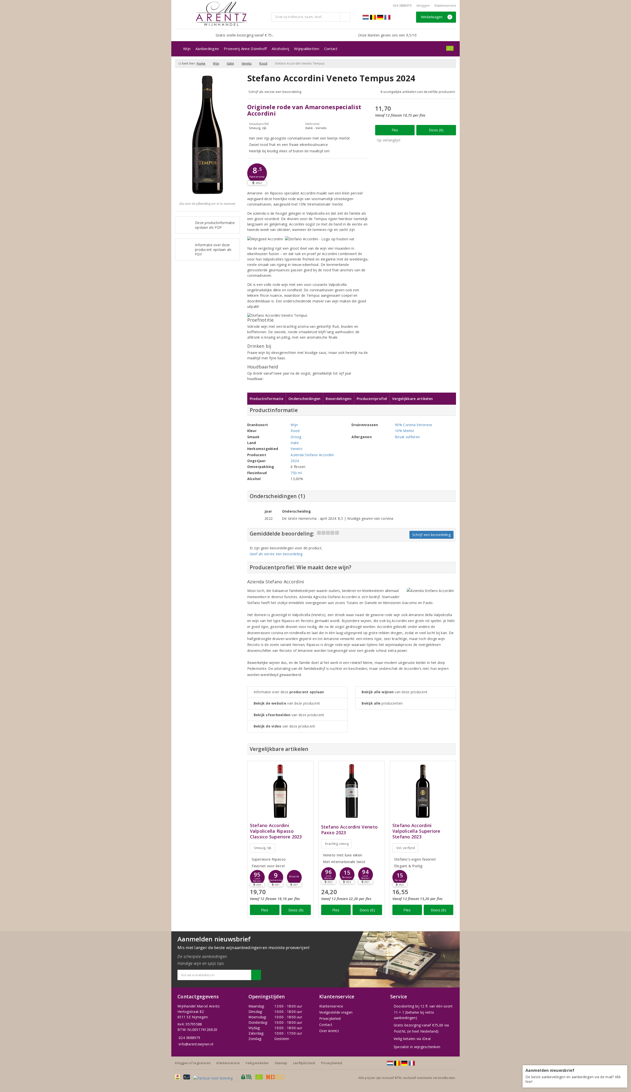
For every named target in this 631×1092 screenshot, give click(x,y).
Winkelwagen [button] (436, 17)
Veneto (247, 63)
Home (201, 63)
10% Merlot (404, 430)
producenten (382, 703)
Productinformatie (266, 398)
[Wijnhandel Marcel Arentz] (221, 14)
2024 (295, 460)
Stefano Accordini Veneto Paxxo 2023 (349, 829)
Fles (395, 130)
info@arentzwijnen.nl (196, 1044)
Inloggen (423, 5)
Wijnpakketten (306, 48)
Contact (331, 48)
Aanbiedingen (207, 48)
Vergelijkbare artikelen (412, 398)
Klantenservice (445, 5)
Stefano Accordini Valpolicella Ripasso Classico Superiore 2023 (276, 831)
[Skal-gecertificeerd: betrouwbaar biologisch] (450, 48)
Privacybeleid (330, 1018)
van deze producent (287, 703)
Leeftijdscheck (304, 1063)
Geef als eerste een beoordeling (276, 554)
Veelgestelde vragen (335, 1012)
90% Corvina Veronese (413, 424)
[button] (257, 173)
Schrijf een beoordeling (431, 534)
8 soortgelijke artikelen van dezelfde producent (418, 91)
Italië (230, 63)
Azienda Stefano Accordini (312, 454)
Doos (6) (436, 130)
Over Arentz (329, 1030)
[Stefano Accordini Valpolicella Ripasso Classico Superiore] (280, 791)
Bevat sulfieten (407, 436)
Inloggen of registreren (193, 1063)
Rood (263, 63)
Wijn (187, 48)
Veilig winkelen (257, 1063)
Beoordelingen (338, 398)
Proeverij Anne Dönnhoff (245, 48)
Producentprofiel (372, 398)
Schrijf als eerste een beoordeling (274, 91)
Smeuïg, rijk (263, 848)
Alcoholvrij (280, 48)
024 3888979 (189, 1037)
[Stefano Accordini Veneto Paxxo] (352, 791)
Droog (296, 436)
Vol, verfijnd (405, 848)
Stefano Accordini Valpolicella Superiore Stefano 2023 (416, 831)
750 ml (296, 472)
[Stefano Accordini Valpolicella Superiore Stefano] (423, 791)
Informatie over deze (289, 692)
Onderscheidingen (304, 398)
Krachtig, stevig (337, 843)
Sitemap (281, 1063)
